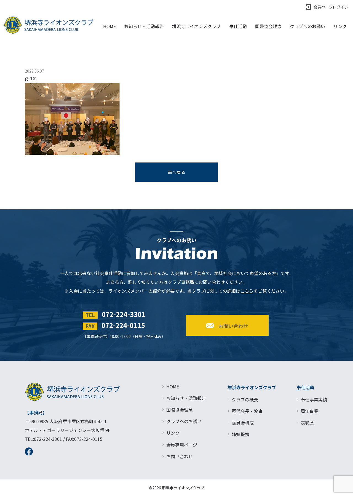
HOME (109, 26)
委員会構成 (243, 422)
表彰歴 (307, 422)
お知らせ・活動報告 (144, 26)
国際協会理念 (268, 26)
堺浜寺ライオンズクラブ (196, 26)
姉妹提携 (240, 434)
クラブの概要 (245, 399)
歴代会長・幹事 (247, 411)
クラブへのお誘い (307, 26)
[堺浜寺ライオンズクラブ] (48, 25)
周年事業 (309, 411)
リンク (340, 26)
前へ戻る (176, 172)
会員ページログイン (331, 7)
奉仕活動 (238, 26)
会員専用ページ (181, 444)
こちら (246, 290)
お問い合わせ (179, 456)
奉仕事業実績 (314, 399)
